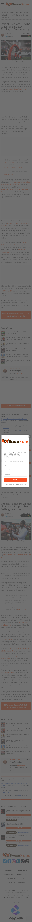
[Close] (29, 436)
